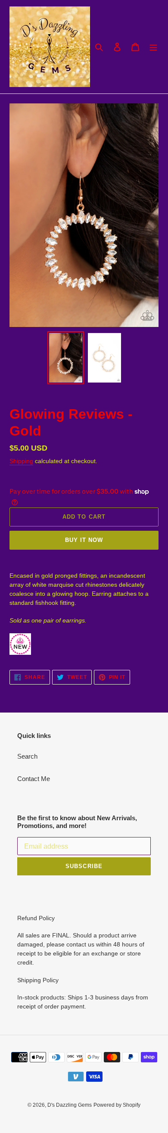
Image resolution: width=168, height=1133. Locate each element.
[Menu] (153, 46)
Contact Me (33, 778)
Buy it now (84, 540)
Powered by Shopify (116, 1105)
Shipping (21, 461)
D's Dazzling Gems (69, 1105)
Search (27, 756)
